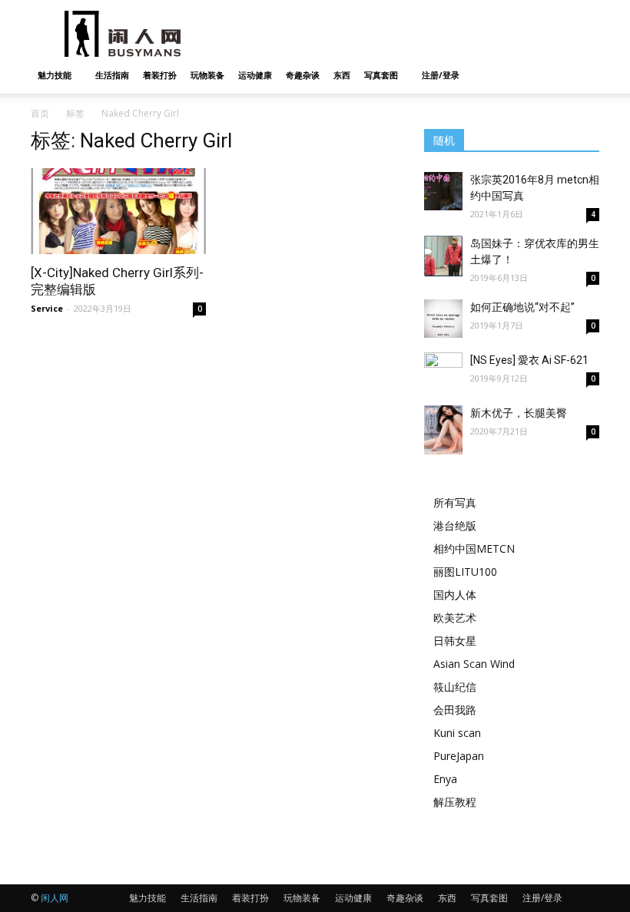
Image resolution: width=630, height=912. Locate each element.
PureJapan (458, 755)
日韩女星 (454, 640)
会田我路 (454, 709)
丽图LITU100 (465, 571)
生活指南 (112, 75)
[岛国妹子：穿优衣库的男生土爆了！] (443, 256)
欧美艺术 (454, 617)
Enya (445, 779)
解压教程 (454, 802)
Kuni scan (457, 732)
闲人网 (54, 897)
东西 (341, 75)
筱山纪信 (454, 686)
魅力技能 (54, 75)
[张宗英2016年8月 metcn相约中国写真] (443, 191)
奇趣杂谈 (303, 75)
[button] (580, 75)
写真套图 (381, 75)
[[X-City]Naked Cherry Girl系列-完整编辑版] (118, 211)
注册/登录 (440, 75)
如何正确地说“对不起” (522, 307)
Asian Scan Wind (474, 663)
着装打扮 (160, 75)
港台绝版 (454, 525)
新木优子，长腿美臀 (518, 413)
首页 (40, 113)
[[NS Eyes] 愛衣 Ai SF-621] (443, 378)
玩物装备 (207, 75)
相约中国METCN (474, 548)
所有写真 (454, 502)
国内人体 (454, 594)
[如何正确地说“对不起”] (443, 318)
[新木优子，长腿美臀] (443, 429)
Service (47, 308)
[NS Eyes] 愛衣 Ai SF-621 (529, 360)
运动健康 (255, 75)
